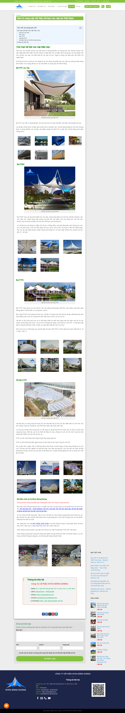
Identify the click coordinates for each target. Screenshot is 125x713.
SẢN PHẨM (51, 6)
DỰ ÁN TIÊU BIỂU (62, 6)
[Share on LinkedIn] (56, 614)
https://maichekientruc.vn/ (45, 595)
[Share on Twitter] (46, 614)
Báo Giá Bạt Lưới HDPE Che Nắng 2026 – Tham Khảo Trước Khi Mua (100, 568)
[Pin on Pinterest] (53, 614)
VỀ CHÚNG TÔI (42, 6)
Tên (17, 645)
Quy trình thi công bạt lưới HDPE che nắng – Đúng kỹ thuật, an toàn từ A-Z (99, 560)
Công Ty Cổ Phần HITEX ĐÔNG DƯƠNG (70, 710)
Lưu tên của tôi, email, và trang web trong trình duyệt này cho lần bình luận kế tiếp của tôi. (47, 653)
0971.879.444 (40, 591)
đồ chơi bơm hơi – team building (31, 509)
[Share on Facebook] (43, 614)
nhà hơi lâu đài (41, 511)
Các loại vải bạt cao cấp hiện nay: (28, 30)
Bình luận (19, 630)
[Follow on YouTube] (49, 698)
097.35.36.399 (50, 591)
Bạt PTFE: (22, 36)
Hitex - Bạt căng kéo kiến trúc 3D (51, 601)
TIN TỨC (71, 6)
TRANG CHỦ (32, 6)
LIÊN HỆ (78, 6)
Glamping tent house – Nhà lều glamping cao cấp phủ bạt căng (101, 591)
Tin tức (18, 15)
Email (41, 645)
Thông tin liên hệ (22, 42)
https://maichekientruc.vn (49, 691)
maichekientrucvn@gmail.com (49, 693)
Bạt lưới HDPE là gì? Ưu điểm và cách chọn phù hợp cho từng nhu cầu (100, 576)
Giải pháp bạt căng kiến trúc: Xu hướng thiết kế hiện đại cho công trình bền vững (100, 583)
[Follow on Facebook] (38, 698)
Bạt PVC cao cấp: (24, 32)
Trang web (66, 645)
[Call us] (45, 698)
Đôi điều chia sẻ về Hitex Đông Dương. (30, 40)
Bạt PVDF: (22, 34)
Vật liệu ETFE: (23, 38)
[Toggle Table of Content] (80, 27)
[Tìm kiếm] (102, 6)
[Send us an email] (41, 698)
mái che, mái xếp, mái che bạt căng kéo (57, 509)
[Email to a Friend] (49, 614)
